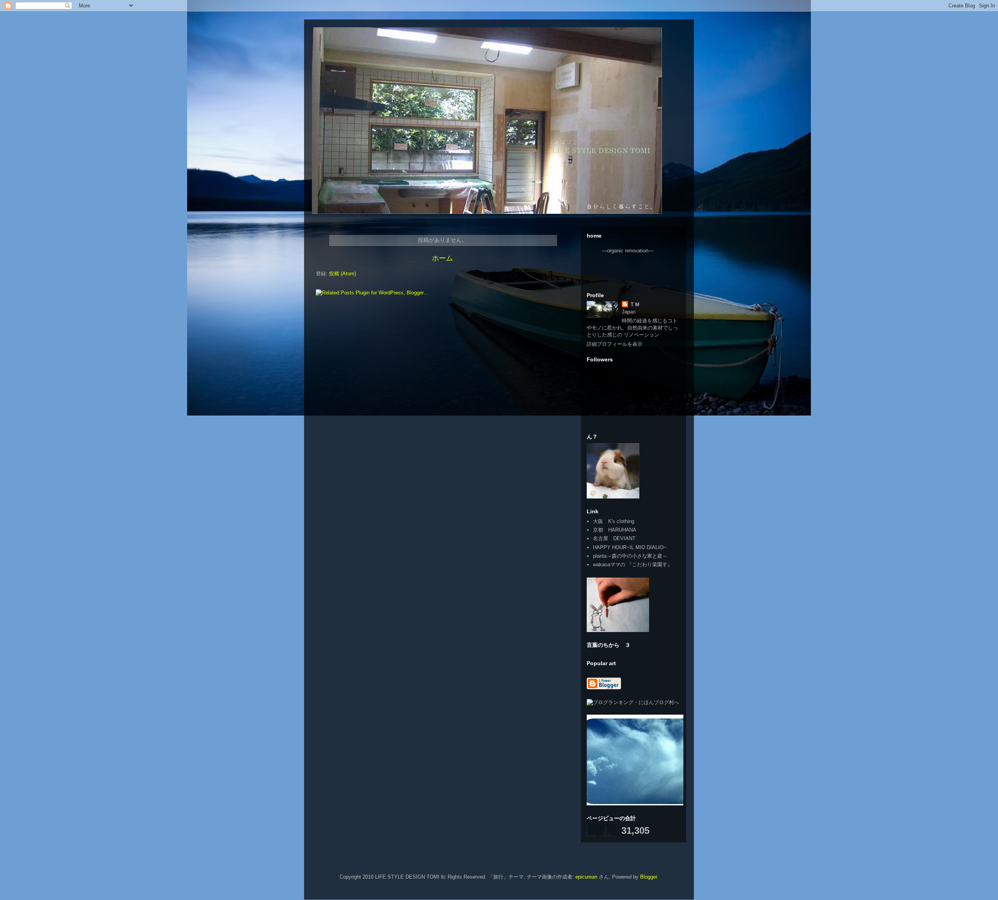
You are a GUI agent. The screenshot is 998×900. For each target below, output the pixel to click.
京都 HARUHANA (614, 530)
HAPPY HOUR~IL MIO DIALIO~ (630, 547)
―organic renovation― (627, 251)
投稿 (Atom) (342, 274)
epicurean (586, 877)
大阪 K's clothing (613, 521)
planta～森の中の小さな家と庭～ (630, 556)
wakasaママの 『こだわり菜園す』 (632, 564)
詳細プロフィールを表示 (614, 344)
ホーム (442, 258)
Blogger (648, 877)
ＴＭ (635, 304)
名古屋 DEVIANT (614, 538)
